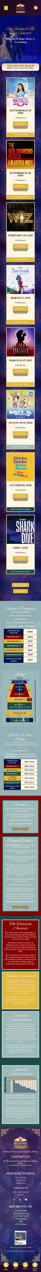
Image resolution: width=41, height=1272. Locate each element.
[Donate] (25, 1264)
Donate (25, 1268)
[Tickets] (15, 1264)
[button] (6, 8)
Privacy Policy (16, 1247)
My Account (5, 1269)
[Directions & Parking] (35, 1264)
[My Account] (6, 1264)
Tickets (15, 1268)
